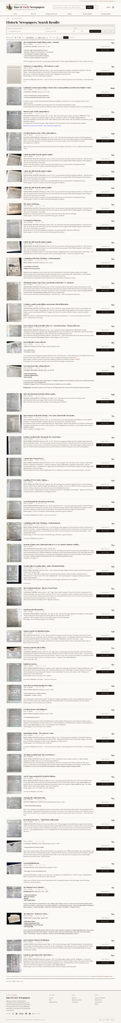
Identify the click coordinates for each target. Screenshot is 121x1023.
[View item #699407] (14, 176)
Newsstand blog (53, 1002)
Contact (51, 997)
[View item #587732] (14, 803)
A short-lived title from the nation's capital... (38, 155)
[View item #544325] (14, 846)
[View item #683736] (14, 402)
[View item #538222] (14, 868)
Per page (52, 37)
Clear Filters (107, 31)
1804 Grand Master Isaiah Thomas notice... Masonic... (41, 42)
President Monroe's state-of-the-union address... (40, 133)
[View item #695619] (14, 291)
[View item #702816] (14, 120)
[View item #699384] (14, 209)
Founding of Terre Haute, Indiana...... (36, 480)
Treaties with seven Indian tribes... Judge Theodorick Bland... (44, 566)
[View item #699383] (14, 229)
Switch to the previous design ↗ (107, 1)
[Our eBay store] (21, 1014)
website (34, 766)
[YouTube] (30, 1014)
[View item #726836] (14, 47)
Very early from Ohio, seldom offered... (37, 366)
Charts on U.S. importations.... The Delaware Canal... (41, 66)
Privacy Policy (98, 1002)
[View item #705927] (14, 96)
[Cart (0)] (113, 7)
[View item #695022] (14, 347)
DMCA (96, 1004)
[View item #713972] (14, 74)
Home (15, 14)
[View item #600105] (14, 672)
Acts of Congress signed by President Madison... (39, 776)
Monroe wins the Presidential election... (36, 631)
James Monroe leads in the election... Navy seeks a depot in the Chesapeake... (49, 416)
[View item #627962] (14, 618)
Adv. (96, 7)
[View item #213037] (14, 919)
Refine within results (15, 28)
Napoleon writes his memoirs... (33, 610)
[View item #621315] (14, 653)
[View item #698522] (14, 267)
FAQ (50, 1000)
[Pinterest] (16, 1014)
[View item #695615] (14, 312)
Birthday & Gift (51, 14)
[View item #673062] (14, 424)
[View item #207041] (14, 945)
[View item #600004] (14, 784)
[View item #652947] (14, 445)
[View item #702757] (14, 141)
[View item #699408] (14, 160)
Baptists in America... (30, 664)
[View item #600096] (14, 718)
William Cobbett (75, 359)
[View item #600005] (14, 763)
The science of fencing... (31, 204)
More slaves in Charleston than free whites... (38, 686)
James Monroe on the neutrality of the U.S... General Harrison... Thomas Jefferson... (52, 326)
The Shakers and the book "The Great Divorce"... (39, 755)
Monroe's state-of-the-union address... (36, 112)
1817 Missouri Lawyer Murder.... (34, 887)
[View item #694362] (14, 371)
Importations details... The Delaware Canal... (38, 733)
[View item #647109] (14, 553)
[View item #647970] (14, 467)
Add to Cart (105, 50)
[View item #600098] (14, 694)
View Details (105, 46)
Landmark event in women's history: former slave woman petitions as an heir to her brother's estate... (57, 88)
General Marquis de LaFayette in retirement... (39, 502)
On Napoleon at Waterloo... (32, 220)
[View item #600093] (14, 741)
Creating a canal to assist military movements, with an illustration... (46, 304)
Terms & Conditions (100, 997)
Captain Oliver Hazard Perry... (34, 459)
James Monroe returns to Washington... (36, 940)
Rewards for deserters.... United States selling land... (41, 820)
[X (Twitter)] (13, 1014)
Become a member (77, 1000)
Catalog (69, 14)
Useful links (75, 1002)
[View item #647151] (14, 510)
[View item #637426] (14, 596)
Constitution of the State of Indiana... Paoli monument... (42, 258)
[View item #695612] (14, 331)
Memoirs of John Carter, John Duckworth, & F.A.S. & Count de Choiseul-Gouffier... (51, 545)
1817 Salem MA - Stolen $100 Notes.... (36, 914)
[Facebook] (26, 1014)
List (65, 37)
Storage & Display (105, 14)
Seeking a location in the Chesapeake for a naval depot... (42, 437)
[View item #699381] (14, 247)
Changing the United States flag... (34, 798)
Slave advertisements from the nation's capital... (39, 394)
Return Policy (98, 1000)
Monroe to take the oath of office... (35, 648)
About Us (33, 14)
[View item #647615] (14, 488)
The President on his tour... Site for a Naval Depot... (40, 588)
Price (75, 28)
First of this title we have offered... (35, 342)
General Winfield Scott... (31, 863)
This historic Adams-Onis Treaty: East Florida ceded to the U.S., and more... (49, 283)
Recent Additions (87, 14)
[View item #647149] (14, 531)
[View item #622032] (14, 636)
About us (74, 997)
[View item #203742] (14, 963)
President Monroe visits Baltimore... (35, 709)
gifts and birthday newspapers (101, 976)
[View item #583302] (14, 828)
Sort (23, 37)
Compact (72, 37)
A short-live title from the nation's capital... (38, 171)
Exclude (48, 28)
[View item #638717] (14, 574)
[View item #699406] (14, 193)
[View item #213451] (14, 892)
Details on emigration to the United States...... (38, 955)
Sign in (109, 7)
